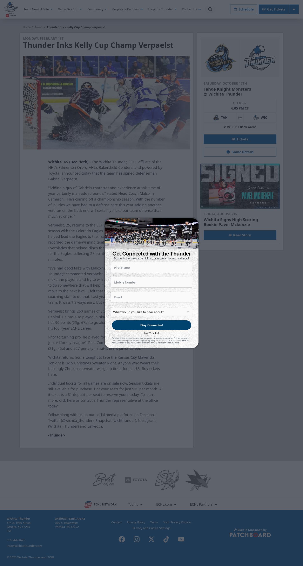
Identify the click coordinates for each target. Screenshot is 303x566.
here (177, 342)
